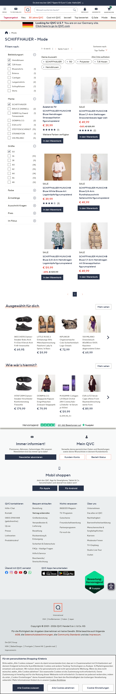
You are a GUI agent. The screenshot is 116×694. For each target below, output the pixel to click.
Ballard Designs (17, 646)
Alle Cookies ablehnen (63, 687)
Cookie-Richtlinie (58, 680)
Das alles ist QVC (94, 513)
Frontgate (29, 646)
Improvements (10, 650)
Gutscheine (65, 518)
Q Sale (95, 17)
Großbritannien (54, 619)
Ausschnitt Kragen (17, 205)
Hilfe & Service (39, 553)
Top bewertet (81, 17)
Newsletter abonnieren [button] (30, 457)
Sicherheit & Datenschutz (43, 543)
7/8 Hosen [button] (101, 61)
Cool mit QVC (54, 17)
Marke (11, 98)
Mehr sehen (103, 306)
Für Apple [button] (45, 488)
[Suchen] (75, 9)
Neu (23, 17)
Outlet (90, 554)
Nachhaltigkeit (93, 518)
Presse (8, 531)
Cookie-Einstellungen (98, 687)
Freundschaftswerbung (70, 522)
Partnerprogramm (68, 527)
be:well (67, 17)
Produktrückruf (12, 540)
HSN (7, 646)
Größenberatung (39, 518)
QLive (7, 526)
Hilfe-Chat (10, 508)
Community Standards (69, 634)
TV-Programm (66, 513)
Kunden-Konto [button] (72, 457)
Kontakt (8, 513)
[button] (4, 10)
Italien (64, 619)
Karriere (90, 535)
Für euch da (65, 532)
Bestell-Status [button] (98, 457)
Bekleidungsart (15, 54)
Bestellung (37, 508)
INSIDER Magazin (68, 508)
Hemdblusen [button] (52, 67)
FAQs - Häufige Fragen (42, 548)
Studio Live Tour (94, 550)
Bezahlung (37, 531)
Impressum (95, 634)
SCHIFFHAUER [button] (53, 61)
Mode (104, 17)
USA (44, 619)
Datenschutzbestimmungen (39, 634)
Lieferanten (10, 535)
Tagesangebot (11, 17)
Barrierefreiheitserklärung (98, 522)
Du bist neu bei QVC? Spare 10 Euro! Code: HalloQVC (57, 2)
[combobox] (53, 10)
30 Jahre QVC (36, 17)
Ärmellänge (14, 197)
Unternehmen (93, 508)
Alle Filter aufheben (101, 57)
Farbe (11, 190)
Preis (10, 213)
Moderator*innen (95, 540)
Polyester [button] (84, 61)
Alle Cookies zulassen (28, 687)
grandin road (50, 646)
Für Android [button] (71, 488)
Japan (71, 619)
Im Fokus (12, 220)
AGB (17, 634)
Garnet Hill (39, 646)
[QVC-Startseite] (6, 33)
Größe (11, 146)
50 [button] (70, 61)
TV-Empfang (93, 545)
